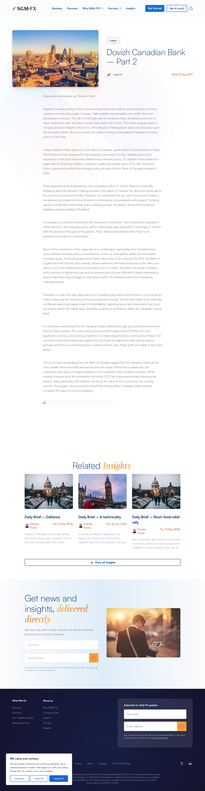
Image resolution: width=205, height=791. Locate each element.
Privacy (78, 763)
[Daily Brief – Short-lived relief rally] (156, 491)
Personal (72, 8)
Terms (90, 763)
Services (113, 8)
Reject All (39, 778)
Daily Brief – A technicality (99, 517)
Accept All (58, 778)
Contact (47, 722)
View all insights (104, 562)
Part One (59, 137)
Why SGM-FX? (92, 8)
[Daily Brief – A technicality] (102, 491)
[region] (39, 769)
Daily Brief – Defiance (42, 517)
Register (47, 727)
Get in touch (177, 8)
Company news (51, 712)
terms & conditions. (47, 670)
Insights (130, 8)
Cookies (102, 763)
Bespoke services (21, 722)
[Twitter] (181, 763)
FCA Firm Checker (121, 763)
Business (57, 8)
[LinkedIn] (190, 763)
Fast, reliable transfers (23, 717)
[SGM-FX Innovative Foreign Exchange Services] (24, 8)
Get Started (155, 8)
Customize (19, 778)
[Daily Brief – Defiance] (49, 491)
